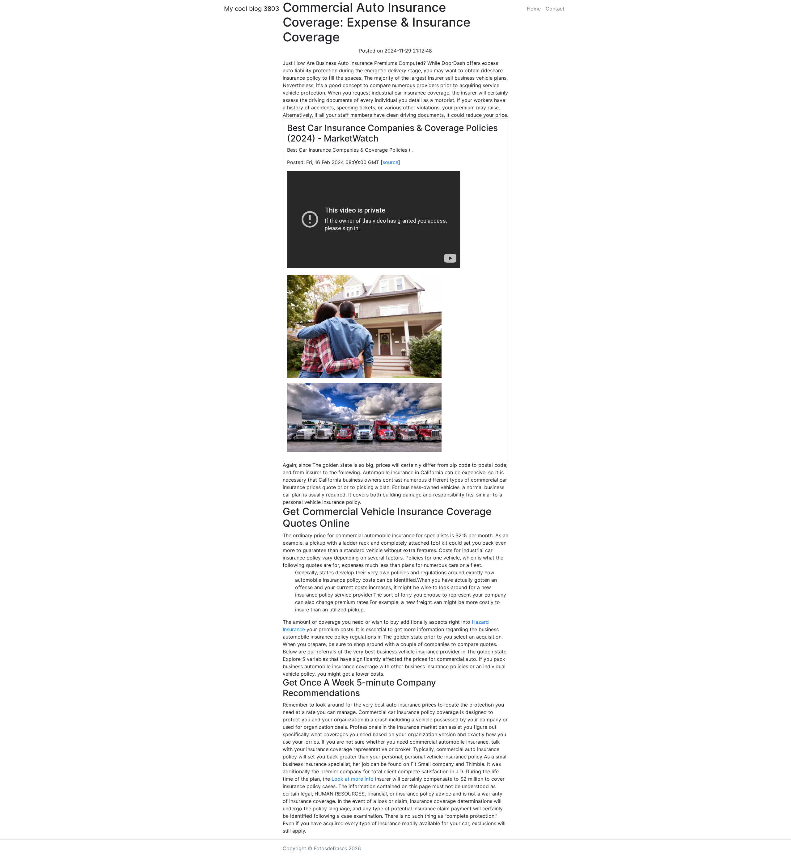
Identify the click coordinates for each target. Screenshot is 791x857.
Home (534, 9)
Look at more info (353, 779)
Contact (555, 9)
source (390, 162)
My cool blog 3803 (251, 8)
